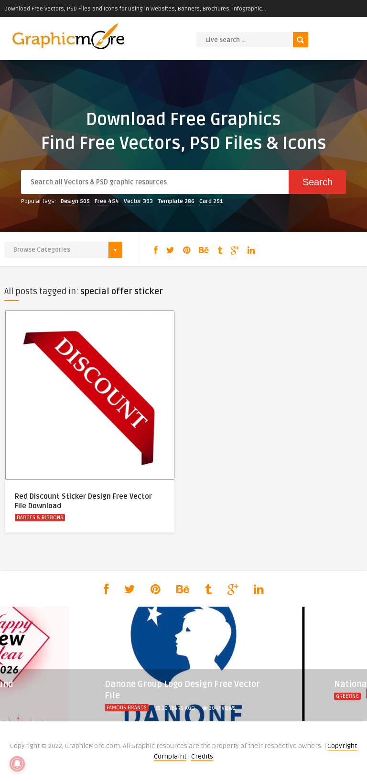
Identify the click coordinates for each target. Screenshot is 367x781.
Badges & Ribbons (40, 517)
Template (176, 201)
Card (211, 201)
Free (107, 201)
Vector (138, 201)
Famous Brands (127, 708)
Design (75, 201)
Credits (202, 756)
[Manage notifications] (17, 763)
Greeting (347, 696)
